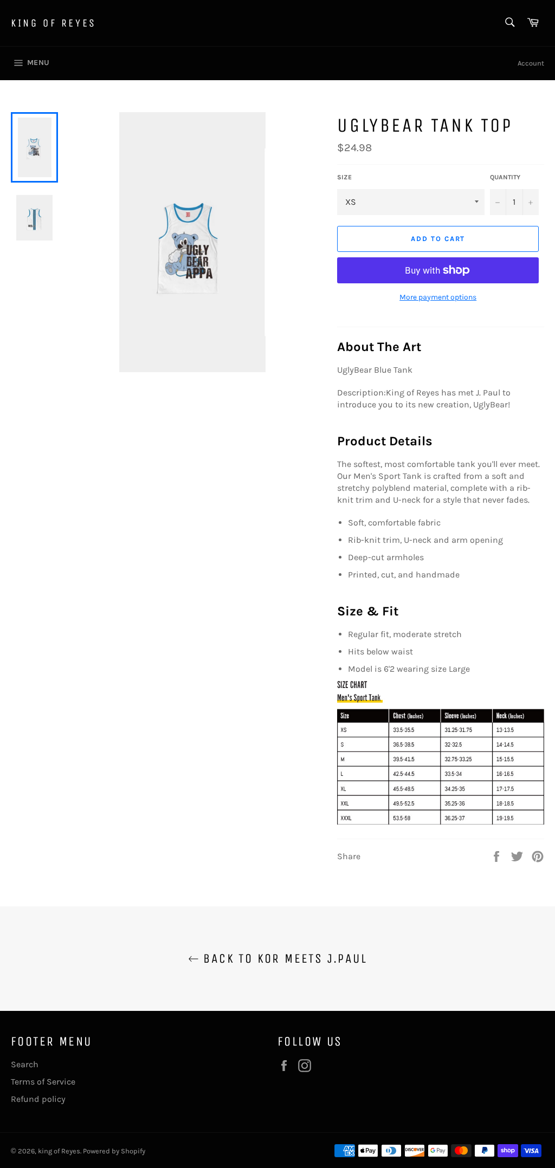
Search (24, 1064)
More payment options (437, 297)
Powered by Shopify (114, 1151)
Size (344, 177)
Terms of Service (43, 1081)
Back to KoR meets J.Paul (283, 958)
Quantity (505, 177)
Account (531, 63)
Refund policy (38, 1099)
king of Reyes (53, 23)
